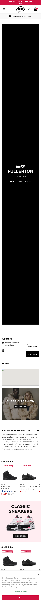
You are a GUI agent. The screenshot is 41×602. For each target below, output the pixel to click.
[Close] (38, 574)
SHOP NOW (32, 354)
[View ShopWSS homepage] (20, 9)
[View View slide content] (20, 521)
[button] (20, 16)
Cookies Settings (20, 591)
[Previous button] (3, 2)
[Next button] (37, 2)
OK (20, 598)
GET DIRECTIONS (32, 345)
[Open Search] (29, 9)
